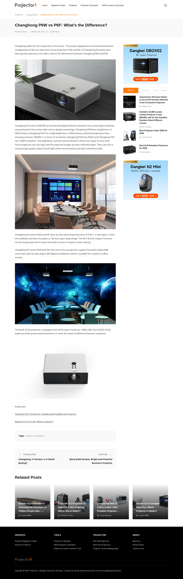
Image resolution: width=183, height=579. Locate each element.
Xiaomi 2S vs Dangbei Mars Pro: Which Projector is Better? (148, 507)
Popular (146, 90)
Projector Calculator (89, 5)
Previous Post (29, 454)
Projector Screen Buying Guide (105, 548)
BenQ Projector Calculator (65, 545)
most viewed (161, 90)
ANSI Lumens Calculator (113, 5)
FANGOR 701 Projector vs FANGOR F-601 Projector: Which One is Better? (71, 507)
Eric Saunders (147, 127)
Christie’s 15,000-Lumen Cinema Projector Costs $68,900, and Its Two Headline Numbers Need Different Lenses (153, 117)
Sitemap (59, 571)
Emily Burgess (105, 515)
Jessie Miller (26, 515)
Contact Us (68, 571)
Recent (130, 90)
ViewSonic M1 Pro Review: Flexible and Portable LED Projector (45, 414)
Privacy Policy (138, 545)
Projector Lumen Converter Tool (67, 548)
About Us (136, 541)
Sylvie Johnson (147, 137)
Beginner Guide (58, 5)
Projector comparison (35, 436)
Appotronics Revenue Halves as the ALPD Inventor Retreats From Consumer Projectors (153, 100)
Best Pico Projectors (102, 545)
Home (45, 5)
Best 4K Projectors (101, 541)
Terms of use (138, 548)
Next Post (103, 454)
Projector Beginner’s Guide (26, 541)
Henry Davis (146, 152)
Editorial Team (147, 106)
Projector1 (34, 571)
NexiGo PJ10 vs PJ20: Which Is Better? (34, 421)
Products (73, 5)
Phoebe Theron (67, 515)
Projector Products (23, 545)
